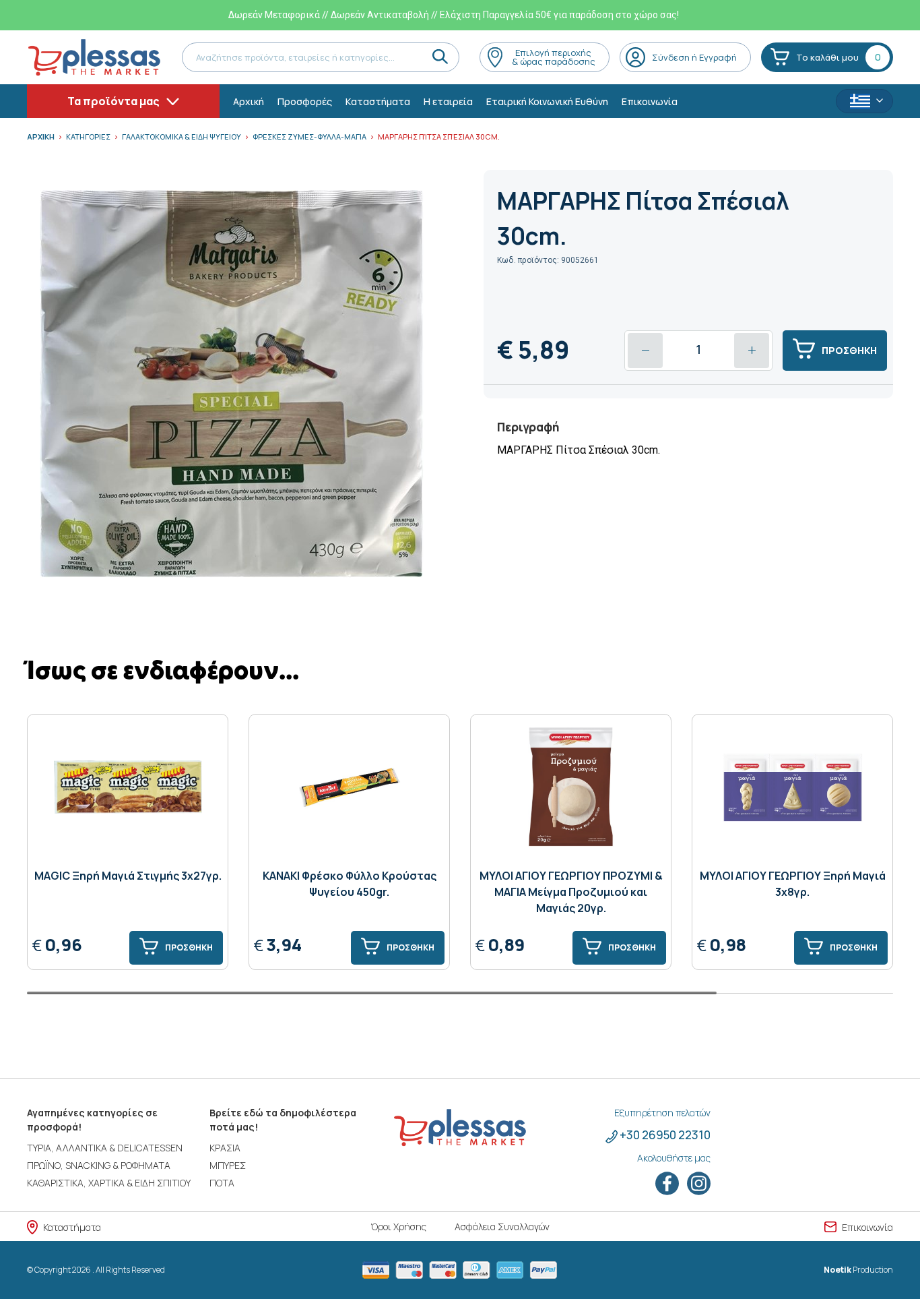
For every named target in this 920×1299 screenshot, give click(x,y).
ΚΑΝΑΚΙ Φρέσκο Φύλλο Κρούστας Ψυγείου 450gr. (349, 883)
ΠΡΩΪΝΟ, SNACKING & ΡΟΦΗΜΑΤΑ (98, 1165)
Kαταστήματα (378, 101)
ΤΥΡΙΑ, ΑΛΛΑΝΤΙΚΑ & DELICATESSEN (105, 1147)
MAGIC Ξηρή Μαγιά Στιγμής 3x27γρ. (128, 875)
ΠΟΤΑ (221, 1182)
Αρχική (248, 101)
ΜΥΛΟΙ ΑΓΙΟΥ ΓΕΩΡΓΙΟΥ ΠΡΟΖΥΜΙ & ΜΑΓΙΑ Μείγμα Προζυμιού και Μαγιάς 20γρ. (571, 891)
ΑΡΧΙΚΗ (41, 136)
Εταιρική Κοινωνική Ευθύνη (547, 101)
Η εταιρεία (448, 101)
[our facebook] (667, 1182)
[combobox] (864, 101)
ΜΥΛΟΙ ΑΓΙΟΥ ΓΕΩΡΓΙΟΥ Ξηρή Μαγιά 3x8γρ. (793, 883)
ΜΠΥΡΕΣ (227, 1165)
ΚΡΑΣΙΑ (224, 1147)
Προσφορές (304, 101)
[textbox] (864, 102)
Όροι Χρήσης (398, 1226)
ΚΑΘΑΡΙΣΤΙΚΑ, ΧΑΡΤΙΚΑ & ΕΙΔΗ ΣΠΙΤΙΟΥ (109, 1182)
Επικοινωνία (650, 101)
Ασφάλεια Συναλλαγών (502, 1226)
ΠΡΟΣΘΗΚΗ (849, 350)
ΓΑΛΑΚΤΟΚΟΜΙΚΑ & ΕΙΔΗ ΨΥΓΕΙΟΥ (181, 136)
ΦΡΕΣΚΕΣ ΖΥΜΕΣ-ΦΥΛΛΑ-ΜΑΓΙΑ (309, 136)
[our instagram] (699, 1182)
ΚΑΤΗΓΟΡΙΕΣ (88, 136)
